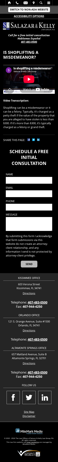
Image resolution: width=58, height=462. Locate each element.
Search (41, 2)
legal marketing (33, 442)
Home (9, 2)
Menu (48, 2)
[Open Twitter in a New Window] (29, 397)
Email (25, 2)
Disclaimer (29, 416)
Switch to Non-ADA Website (29, 9)
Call (17, 2)
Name (9, 174)
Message (11, 214)
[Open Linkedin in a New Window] (44, 397)
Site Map (29, 412)
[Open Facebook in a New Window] (13, 397)
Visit (33, 2)
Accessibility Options (29, 16)
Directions (29, 293)
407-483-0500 (29, 42)
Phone (10, 201)
